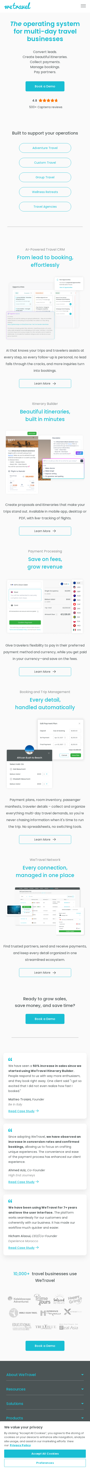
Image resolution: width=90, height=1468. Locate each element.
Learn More (42, 383)
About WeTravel (21, 1374)
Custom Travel (45, 163)
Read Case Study (21, 1111)
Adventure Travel (45, 148)
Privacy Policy (20, 1445)
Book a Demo (45, 86)
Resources (15, 1389)
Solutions (14, 1403)
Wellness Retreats (45, 192)
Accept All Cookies (44, 1454)
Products (14, 1418)
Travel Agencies (45, 207)
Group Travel (45, 177)
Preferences (45, 1463)
